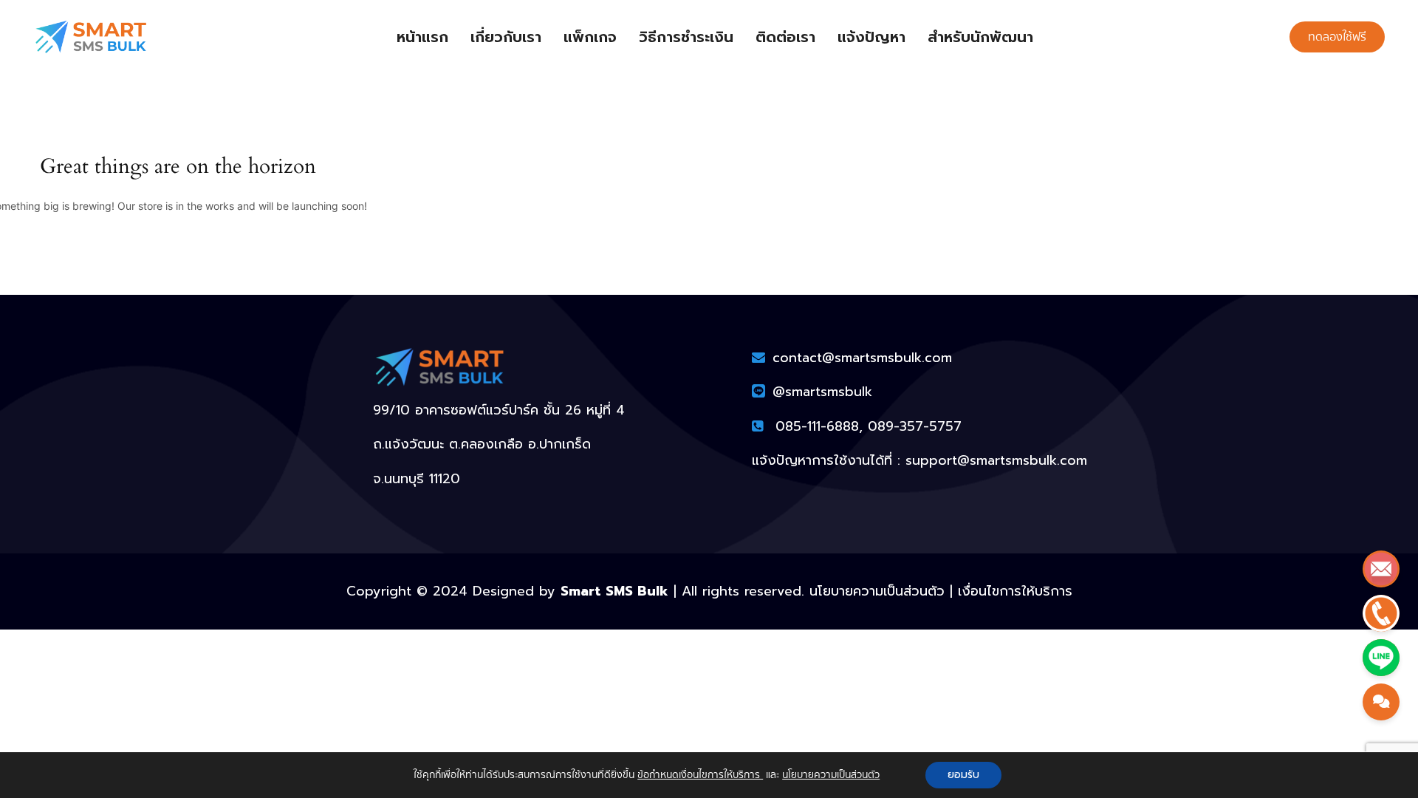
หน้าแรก (422, 37)
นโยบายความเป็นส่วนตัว (831, 775)
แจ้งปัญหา (871, 37)
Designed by (570, 591)
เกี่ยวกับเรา (505, 37)
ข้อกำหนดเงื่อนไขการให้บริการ (700, 775)
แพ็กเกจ (590, 37)
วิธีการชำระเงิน (686, 37)
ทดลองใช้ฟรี (1337, 37)
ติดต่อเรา (785, 37)
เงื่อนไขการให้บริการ (1015, 591)
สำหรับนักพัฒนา (980, 37)
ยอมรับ (963, 774)
